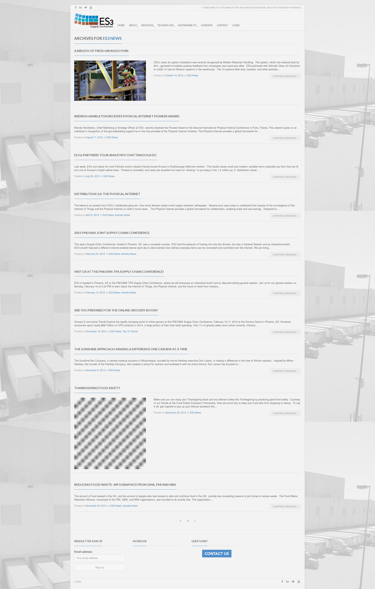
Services (147, 25)
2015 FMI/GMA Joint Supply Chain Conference (111, 232)
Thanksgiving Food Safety (97, 388)
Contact (222, 25)
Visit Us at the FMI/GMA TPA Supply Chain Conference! (119, 271)
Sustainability (187, 25)
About (133, 25)
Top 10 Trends (130, 331)
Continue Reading (284, 76)
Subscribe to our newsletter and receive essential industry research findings (252, 7)
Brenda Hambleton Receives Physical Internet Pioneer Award (126, 116)
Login (235, 25)
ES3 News (192, 75)
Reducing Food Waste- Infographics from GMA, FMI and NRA (125, 484)
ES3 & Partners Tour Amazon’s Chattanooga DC (115, 155)
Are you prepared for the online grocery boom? (116, 310)
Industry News (122, 215)
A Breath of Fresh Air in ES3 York (101, 51)
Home (121, 25)
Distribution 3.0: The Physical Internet (107, 194)
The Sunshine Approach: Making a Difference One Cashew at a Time (130, 349)
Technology (165, 25)
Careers (206, 25)
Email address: (83, 551)
